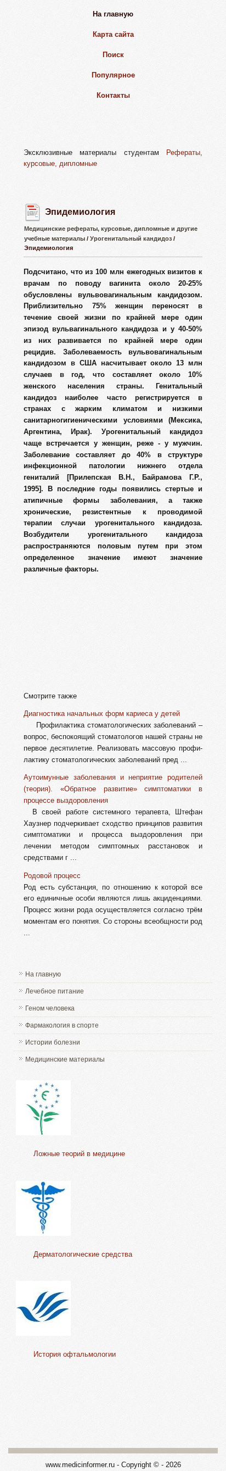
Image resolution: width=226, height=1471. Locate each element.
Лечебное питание (54, 991)
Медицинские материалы (65, 1059)
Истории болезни (52, 1042)
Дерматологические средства (82, 1254)
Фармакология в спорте (62, 1025)
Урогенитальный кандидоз (131, 238)
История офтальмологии (74, 1354)
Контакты (113, 95)
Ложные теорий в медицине (79, 1154)
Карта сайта (113, 34)
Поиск (113, 55)
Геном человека (50, 1008)
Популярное (113, 75)
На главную (113, 14)
